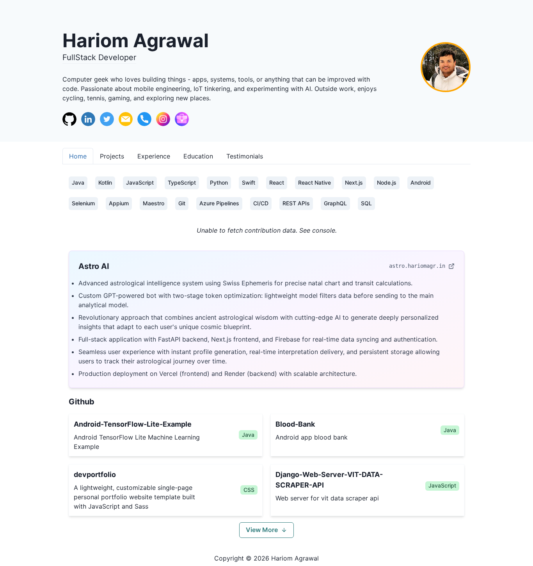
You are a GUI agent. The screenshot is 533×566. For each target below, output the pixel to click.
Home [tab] (78, 156)
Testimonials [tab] (244, 156)
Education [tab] (198, 156)
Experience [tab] (153, 156)
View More (262, 530)
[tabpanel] (266, 357)
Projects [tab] (112, 156)
